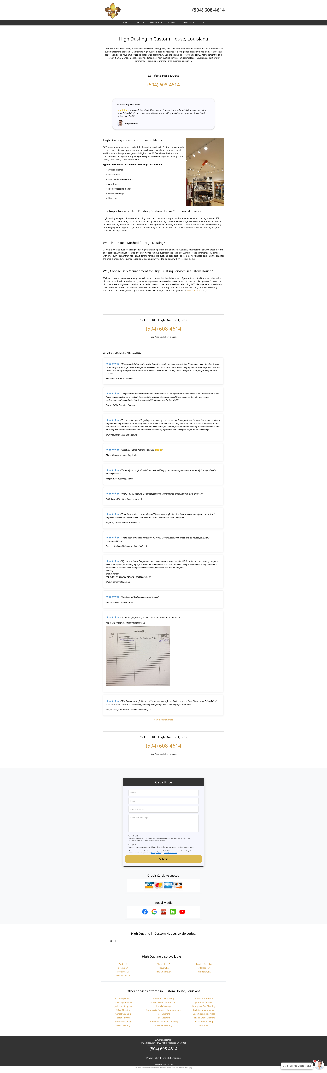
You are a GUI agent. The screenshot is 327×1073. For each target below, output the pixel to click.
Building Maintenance (203, 1010)
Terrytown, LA (204, 971)
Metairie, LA (123, 971)
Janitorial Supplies (123, 1006)
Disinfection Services (204, 998)
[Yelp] (163, 915)
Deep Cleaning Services (204, 1013)
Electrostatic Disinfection (163, 1002)
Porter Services (123, 1017)
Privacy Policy (156, 853)
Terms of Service (183, 1068)
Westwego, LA (123, 975)
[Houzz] (173, 915)
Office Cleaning (123, 1010)
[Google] (154, 915)
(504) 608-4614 (208, 10)
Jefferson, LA (204, 967)
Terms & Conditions (170, 853)
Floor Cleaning (163, 1017)
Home (125, 22)
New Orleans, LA (163, 971)
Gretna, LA (123, 967)
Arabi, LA (123, 964)
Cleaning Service (123, 998)
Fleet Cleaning (163, 1013)
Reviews (172, 22)
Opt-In (133, 844)
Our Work (187, 22)
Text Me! (134, 836)
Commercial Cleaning (163, 998)
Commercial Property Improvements (163, 1010)
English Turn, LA (204, 964)
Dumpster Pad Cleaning (203, 1006)
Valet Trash (203, 1025)
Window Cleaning (123, 1021)
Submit (163, 859)
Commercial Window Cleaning (163, 1021)
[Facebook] (145, 915)
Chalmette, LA (163, 964)
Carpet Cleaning (123, 1013)
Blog (202, 22)
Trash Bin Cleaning (204, 1021)
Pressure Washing (163, 1025)
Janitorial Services (203, 1002)
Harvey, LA (163, 967)
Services (138, 22)
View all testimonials (163, 719)
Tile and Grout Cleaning (203, 1017)
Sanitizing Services (123, 1002)
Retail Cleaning (163, 1006)
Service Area (156, 22)
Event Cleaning (123, 1025)
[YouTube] (182, 915)
